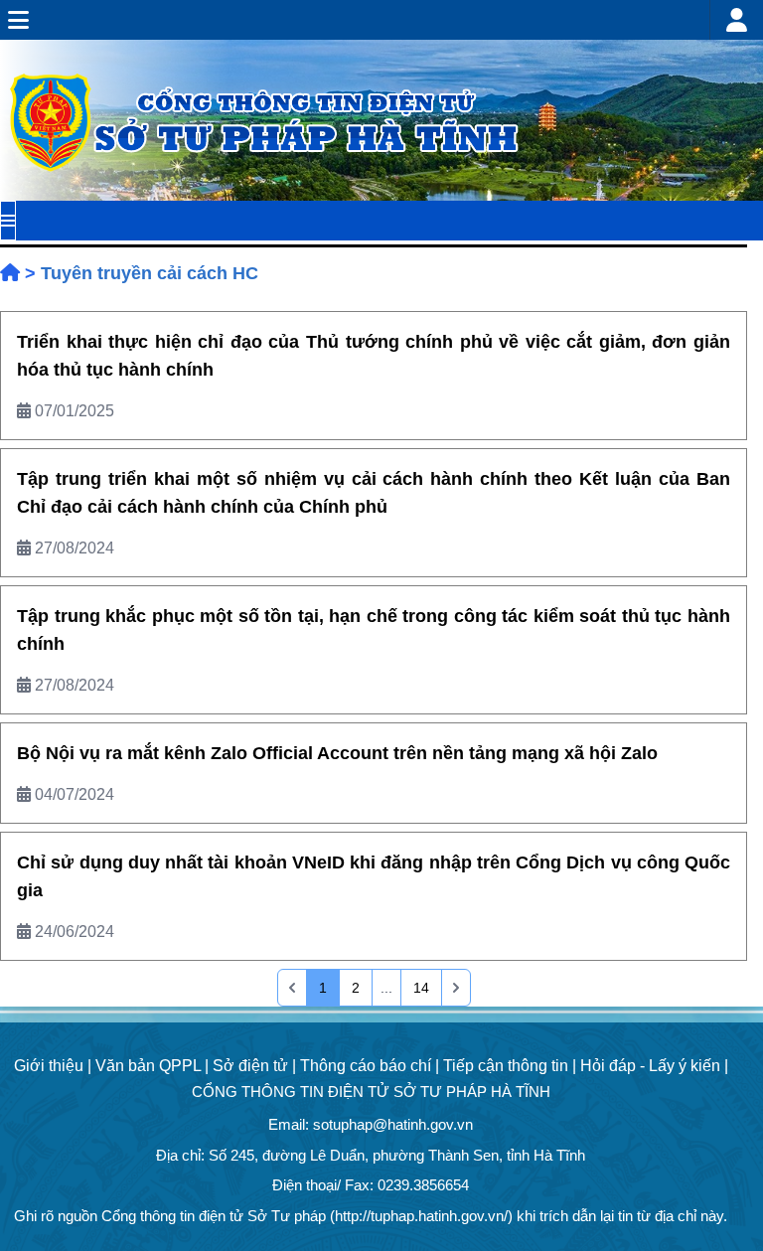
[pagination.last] (456, 988)
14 (421, 988)
